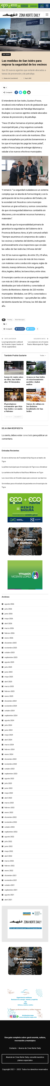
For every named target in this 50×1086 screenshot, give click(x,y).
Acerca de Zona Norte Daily (30, 1048)
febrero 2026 (9, 633)
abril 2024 (8, 740)
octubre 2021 (10, 885)
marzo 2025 (9, 686)
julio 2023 (8, 783)
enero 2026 (9, 638)
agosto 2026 (9, 604)
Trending (9, 319)
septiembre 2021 (11, 890)
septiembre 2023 (11, 774)
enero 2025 (9, 696)
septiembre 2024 (11, 715)
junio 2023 (8, 788)
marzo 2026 (9, 628)
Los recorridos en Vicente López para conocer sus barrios (24, 478)
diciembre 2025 (11, 643)
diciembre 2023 (11, 759)
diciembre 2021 (11, 875)
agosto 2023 (9, 778)
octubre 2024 (10, 711)
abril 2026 (8, 623)
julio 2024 (8, 725)
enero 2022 (9, 871)
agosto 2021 (9, 895)
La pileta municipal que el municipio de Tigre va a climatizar (24, 467)
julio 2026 (8, 609)
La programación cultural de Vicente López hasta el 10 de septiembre (12, 344)
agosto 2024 (9, 720)
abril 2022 (8, 856)
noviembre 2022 (11, 822)
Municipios (9, 363)
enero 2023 (9, 812)
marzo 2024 (9, 745)
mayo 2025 (9, 677)
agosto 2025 (9, 662)
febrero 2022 (9, 866)
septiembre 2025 (11, 657)
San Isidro (6, 54)
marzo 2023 (9, 803)
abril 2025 (8, 682)
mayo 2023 (9, 793)
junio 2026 (8, 614)
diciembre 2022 (11, 817)
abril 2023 (8, 798)
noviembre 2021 (11, 880)
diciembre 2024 (11, 701)
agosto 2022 (9, 837)
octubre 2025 (10, 652)
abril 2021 (8, 900)
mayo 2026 (9, 619)
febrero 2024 (9, 749)
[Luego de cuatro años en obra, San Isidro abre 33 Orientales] (14, 368)
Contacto (13, 1048)
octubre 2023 (10, 769)
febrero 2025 (9, 691)
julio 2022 (8, 841)
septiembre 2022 (11, 832)
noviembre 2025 (11, 648)
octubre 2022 (10, 827)
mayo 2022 (9, 851)
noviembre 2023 (11, 764)
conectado (27, 435)
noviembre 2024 (11, 706)
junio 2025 (8, 672)
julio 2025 (8, 667)
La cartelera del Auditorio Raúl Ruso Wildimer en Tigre (22, 472)
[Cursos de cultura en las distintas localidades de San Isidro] (36, 395)
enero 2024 (9, 754)
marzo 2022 (9, 861)
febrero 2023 (9, 808)
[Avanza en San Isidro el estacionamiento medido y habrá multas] (36, 368)
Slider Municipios (20, 319)
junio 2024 (8, 730)
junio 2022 (8, 846)
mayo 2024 (9, 735)
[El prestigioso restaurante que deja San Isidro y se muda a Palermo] (14, 395)
